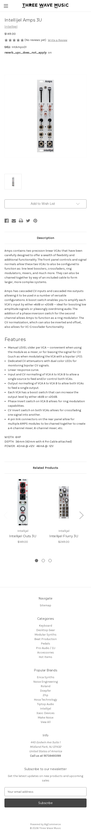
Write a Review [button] (57, 40)
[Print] (21, 221)
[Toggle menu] (6, 6)
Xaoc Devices (45, 713)
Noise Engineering (45, 682)
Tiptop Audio (45, 704)
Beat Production (45, 639)
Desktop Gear (45, 630)
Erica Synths (45, 677)
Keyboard (45, 625)
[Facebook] (6, 221)
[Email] (14, 221)
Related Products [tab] (45, 468)
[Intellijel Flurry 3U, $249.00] (63, 502)
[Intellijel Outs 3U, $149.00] (22, 502)
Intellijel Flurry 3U (64, 536)
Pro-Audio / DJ (45, 648)
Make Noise (45, 717)
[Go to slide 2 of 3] (43, 560)
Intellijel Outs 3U (23, 536)
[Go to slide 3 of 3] (50, 560)
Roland (45, 686)
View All (46, 722)
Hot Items (45, 657)
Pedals (45, 643)
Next (81, 515)
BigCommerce (52, 824)
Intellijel (45, 708)
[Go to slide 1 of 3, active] (36, 560)
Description (45, 238)
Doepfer (45, 690)
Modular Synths (45, 634)
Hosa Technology (45, 699)
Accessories (45, 652)
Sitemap (45, 605)
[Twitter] (28, 221)
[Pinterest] (35, 221)
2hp (45, 695)
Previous (5, 515)
